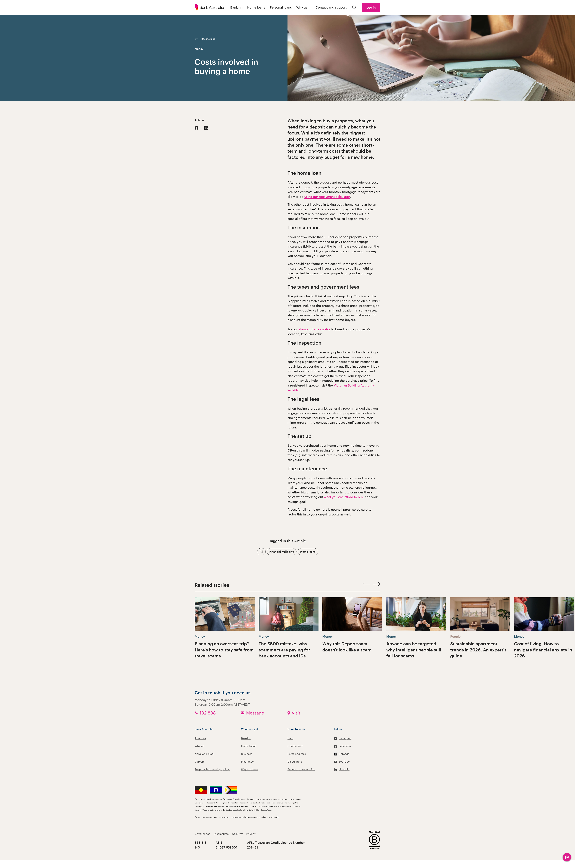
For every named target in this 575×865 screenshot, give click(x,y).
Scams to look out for (301, 769)
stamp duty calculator (314, 329)
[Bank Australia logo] (209, 7)
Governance (202, 833)
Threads (344, 753)
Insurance (247, 761)
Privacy (251, 833)
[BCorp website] (374, 841)
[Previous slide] (366, 584)
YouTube (344, 761)
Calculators (295, 761)
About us (200, 738)
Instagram (345, 738)
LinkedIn (344, 769)
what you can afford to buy (343, 497)
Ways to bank (249, 769)
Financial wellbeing (281, 551)
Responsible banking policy (212, 769)
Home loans (308, 551)
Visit (296, 712)
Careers (200, 761)
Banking (246, 738)
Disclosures (221, 833)
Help (290, 738)
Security (237, 833)
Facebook (345, 746)
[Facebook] (196, 128)
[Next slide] (376, 584)
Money (199, 48)
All (261, 551)
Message (255, 712)
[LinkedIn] (206, 128)
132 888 (208, 712)
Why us (199, 746)
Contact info (295, 746)
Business (246, 753)
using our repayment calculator (327, 196)
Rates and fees (297, 753)
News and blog (204, 753)
